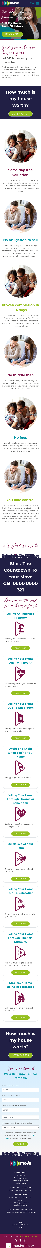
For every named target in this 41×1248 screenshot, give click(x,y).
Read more (12, 34)
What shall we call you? (12, 1085)
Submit (20, 1144)
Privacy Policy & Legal (28, 1236)
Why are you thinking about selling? (18, 1123)
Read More (20, 648)
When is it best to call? (11, 1096)
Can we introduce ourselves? (14, 1106)
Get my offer (20, 114)
